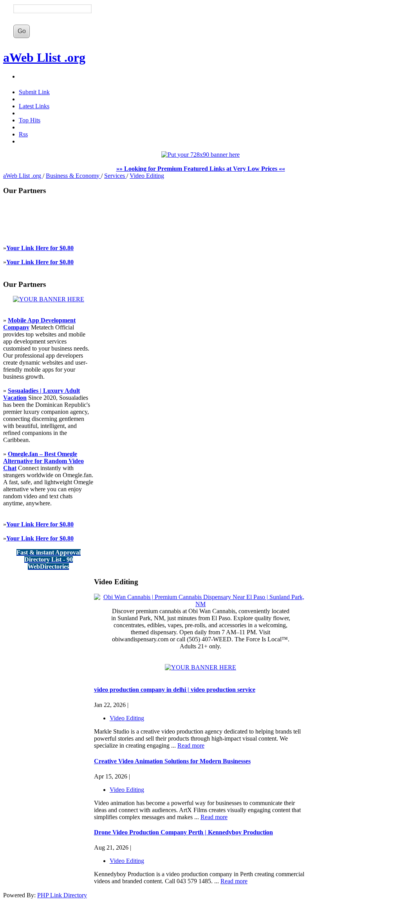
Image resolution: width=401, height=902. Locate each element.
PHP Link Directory (62, 895)
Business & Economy (73, 175)
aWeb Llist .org (44, 57)
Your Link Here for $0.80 (40, 248)
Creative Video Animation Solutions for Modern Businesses (172, 761)
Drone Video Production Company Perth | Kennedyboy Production (183, 832)
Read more (190, 745)
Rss (23, 134)
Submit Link (34, 92)
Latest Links (34, 106)
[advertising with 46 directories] (48, 299)
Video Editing (147, 175)
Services (115, 175)
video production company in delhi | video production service (174, 689)
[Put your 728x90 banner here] (200, 154)
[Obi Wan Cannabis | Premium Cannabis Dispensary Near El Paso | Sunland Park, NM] (200, 604)
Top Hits (29, 120)
